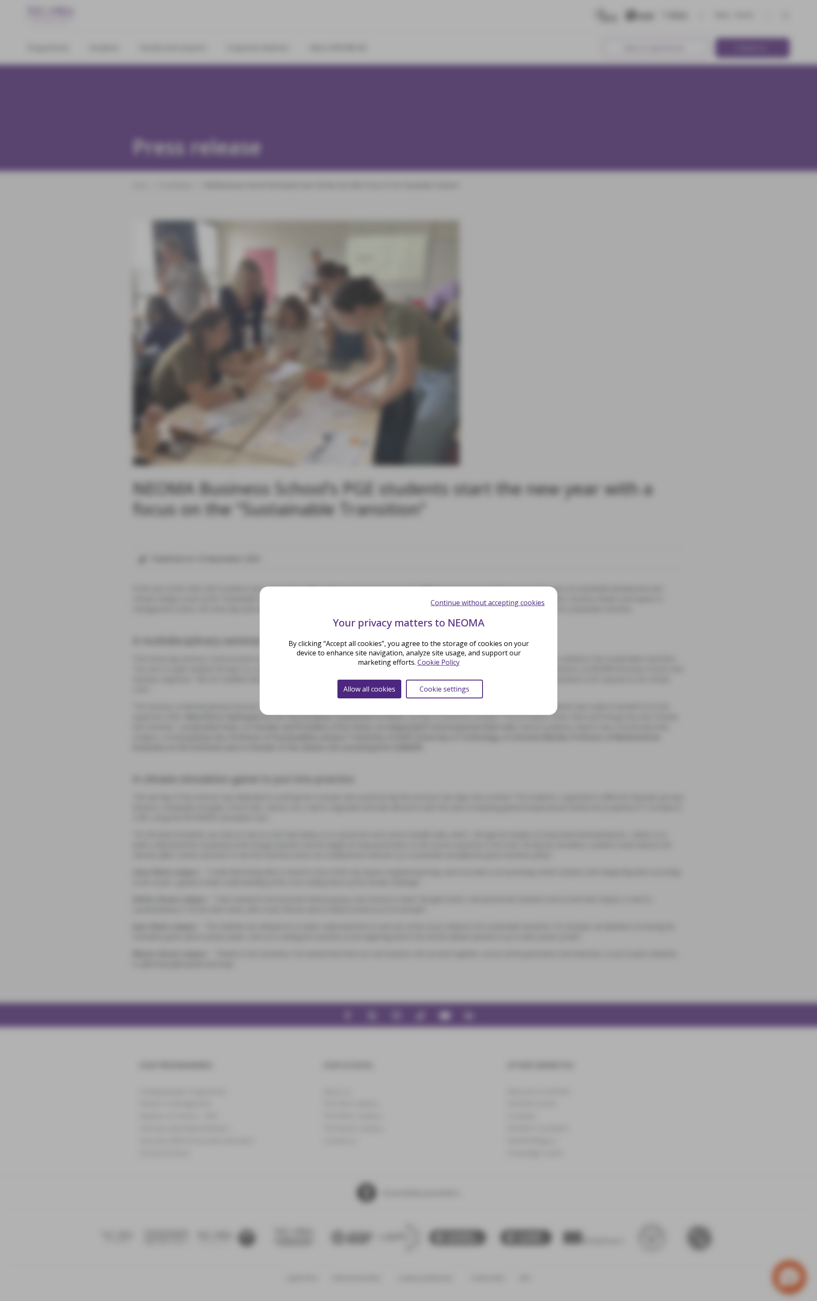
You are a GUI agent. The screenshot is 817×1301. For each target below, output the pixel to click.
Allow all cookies (369, 689)
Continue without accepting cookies (488, 602)
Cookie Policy (438, 662)
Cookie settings (444, 689)
